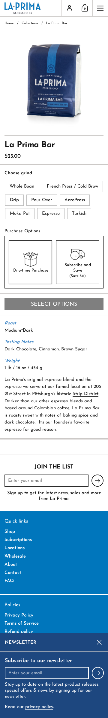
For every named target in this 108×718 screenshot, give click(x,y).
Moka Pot (20, 213)
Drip (14, 200)
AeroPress (74, 200)
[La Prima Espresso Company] (30, 8)
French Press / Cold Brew (72, 186)
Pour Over (41, 200)
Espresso (51, 213)
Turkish (79, 213)
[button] (84, 8)
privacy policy (39, 707)
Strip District (85, 394)
